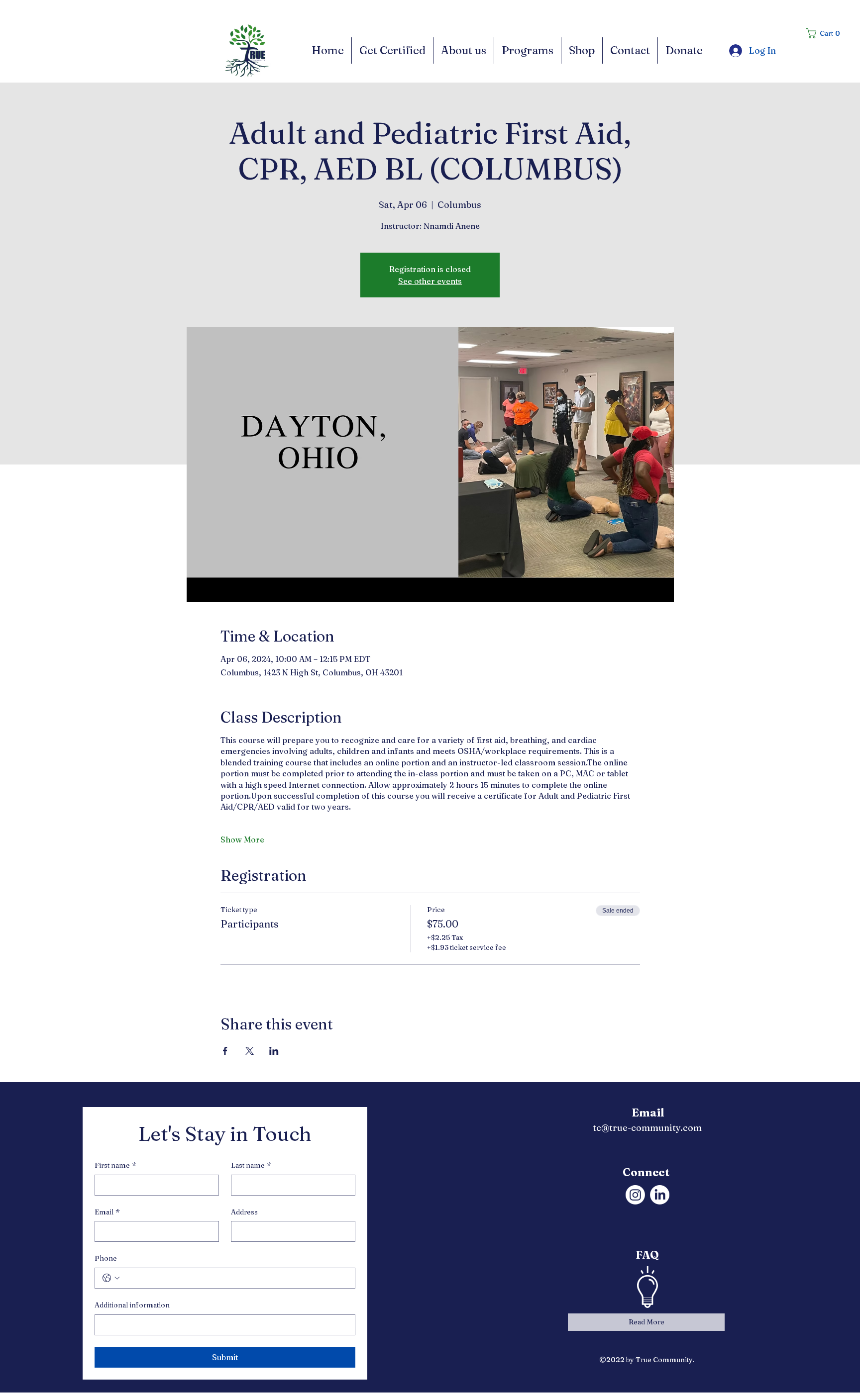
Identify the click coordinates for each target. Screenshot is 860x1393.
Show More (242, 839)
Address (244, 1211)
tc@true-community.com (647, 1127)
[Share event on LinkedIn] (274, 1051)
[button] (826, 33)
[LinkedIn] (659, 1195)
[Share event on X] (249, 1051)
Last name (251, 1165)
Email (107, 1211)
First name (115, 1165)
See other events (430, 281)
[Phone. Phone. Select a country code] (111, 1278)
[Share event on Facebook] (225, 1051)
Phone (106, 1258)
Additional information (132, 1304)
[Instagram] (635, 1195)
